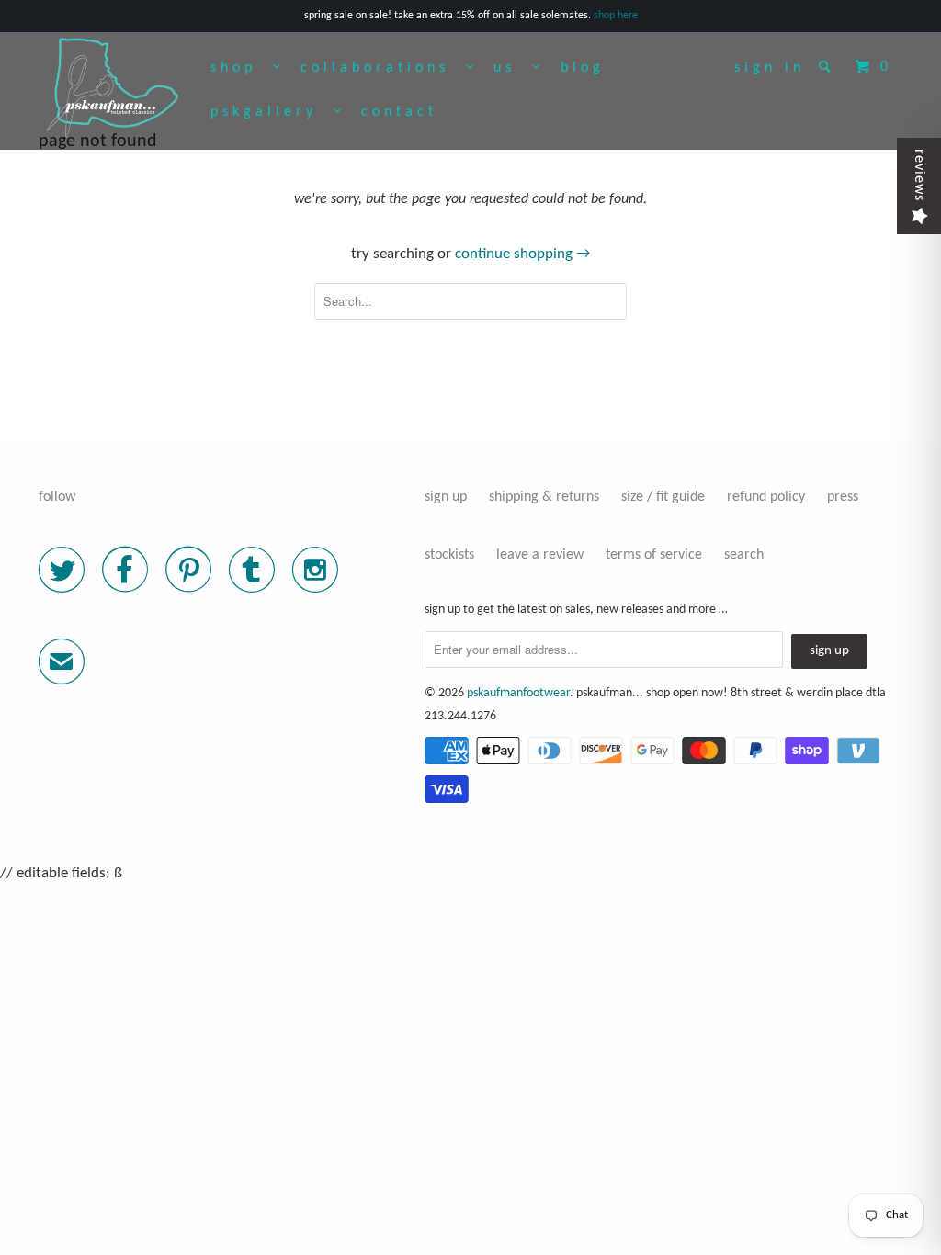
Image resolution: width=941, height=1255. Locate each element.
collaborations (383, 68)
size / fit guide (663, 497)
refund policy (766, 497)
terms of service (654, 555)
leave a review (540, 555)
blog (583, 68)
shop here (616, 15)
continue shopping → (522, 254)
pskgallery (272, 112)
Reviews (919, 175)
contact (399, 112)
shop (241, 68)
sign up (446, 497)
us (512, 68)
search (744, 555)
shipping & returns (544, 497)
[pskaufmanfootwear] (112, 89)
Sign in (769, 68)
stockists (449, 555)
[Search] (828, 66)
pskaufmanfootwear (518, 693)
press (842, 497)
